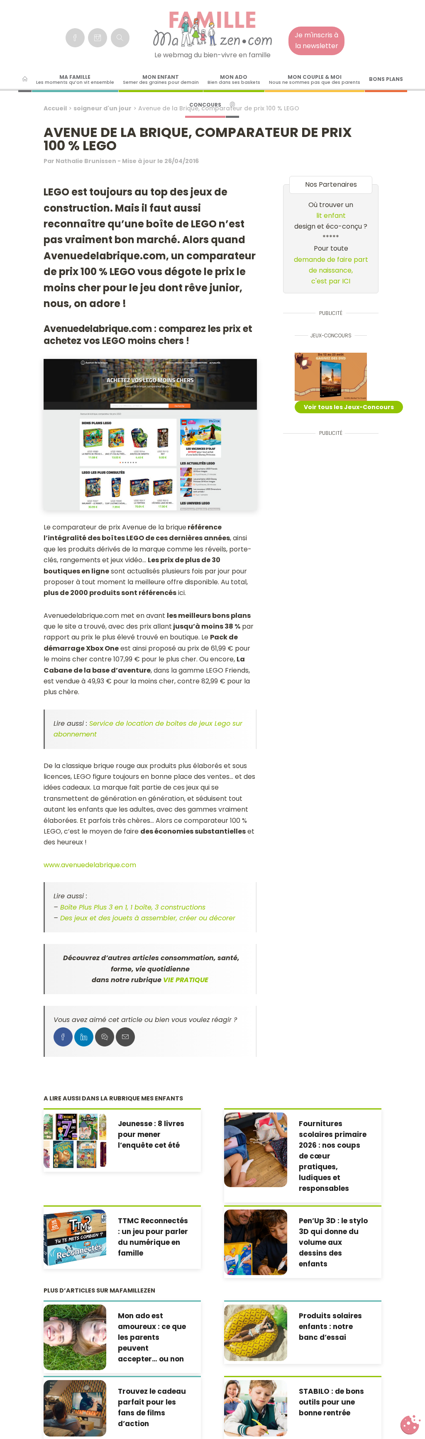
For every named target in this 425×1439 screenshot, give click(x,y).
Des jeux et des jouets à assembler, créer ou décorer (147, 918)
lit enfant (331, 215)
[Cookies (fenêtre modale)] (410, 1425)
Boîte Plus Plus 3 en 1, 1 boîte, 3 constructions (132, 907)
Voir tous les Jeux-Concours (349, 407)
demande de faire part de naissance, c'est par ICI (331, 270)
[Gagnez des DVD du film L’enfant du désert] (331, 377)
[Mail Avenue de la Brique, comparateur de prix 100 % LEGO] (125, 1036)
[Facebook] (75, 37)
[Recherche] (120, 37)
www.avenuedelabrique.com (90, 865)
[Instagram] (97, 37)
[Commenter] (104, 1036)
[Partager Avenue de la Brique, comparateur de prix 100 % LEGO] (63, 1036)
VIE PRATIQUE (185, 980)
